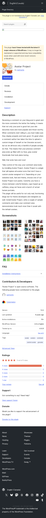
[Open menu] (42, 3)
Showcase (28, 432)
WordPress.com (8, 469)
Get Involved (29, 451)
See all (41, 384)
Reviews (7, 91)
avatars (33, 338)
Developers (6, 458)
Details (7, 86)
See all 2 (41, 333)
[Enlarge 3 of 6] (19, 246)
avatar (27, 338)
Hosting (5, 440)
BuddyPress (7, 480)
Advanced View (8, 348)
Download (7, 78)
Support (7, 108)
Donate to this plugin (10, 419)
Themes (27, 436)
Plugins (27, 440)
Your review (6, 384)
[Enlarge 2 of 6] (19, 236)
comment (40, 338)
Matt (4, 473)
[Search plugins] (25, 24)
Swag (27, 462)
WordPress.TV (7, 462)
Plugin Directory (7, 9)
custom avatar (31, 342)
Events (27, 454)
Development (9, 102)
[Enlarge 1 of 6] (19, 222)
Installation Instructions (11, 274)
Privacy (5, 444)
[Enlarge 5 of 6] (41, 222)
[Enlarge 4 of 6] (19, 256)
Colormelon (11, 302)
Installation (8, 97)
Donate (27, 458)
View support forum (10, 400)
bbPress (5, 476)
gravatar (40, 342)
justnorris (20, 70)
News (4, 436)
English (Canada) (14, 490)
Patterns (27, 444)
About (4, 432)
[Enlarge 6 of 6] (41, 247)
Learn (4, 451)
